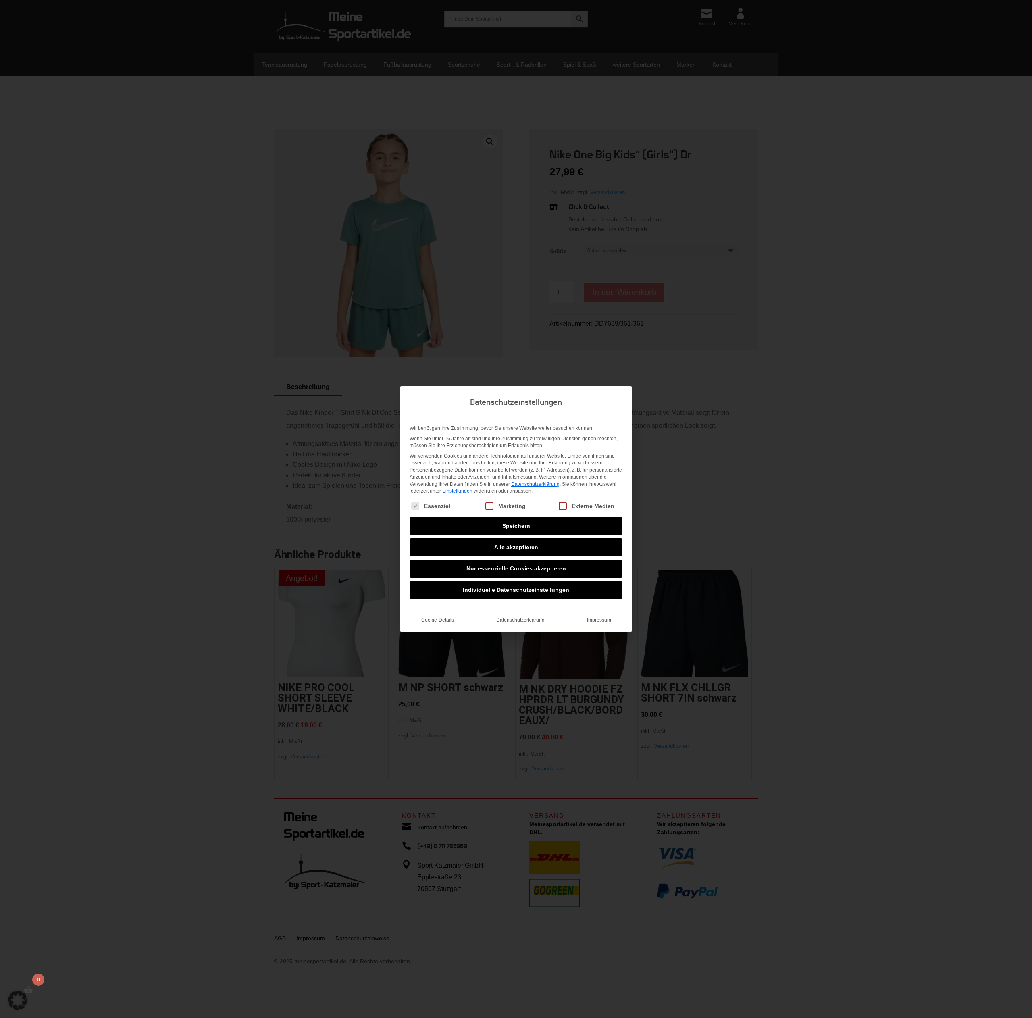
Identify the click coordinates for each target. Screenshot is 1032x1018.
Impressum (599, 620)
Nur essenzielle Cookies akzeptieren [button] (516, 568)
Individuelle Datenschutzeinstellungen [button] (516, 590)
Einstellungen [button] (457, 491)
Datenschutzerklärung (535, 484)
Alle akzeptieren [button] (516, 547)
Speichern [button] (516, 526)
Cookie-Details (437, 620)
